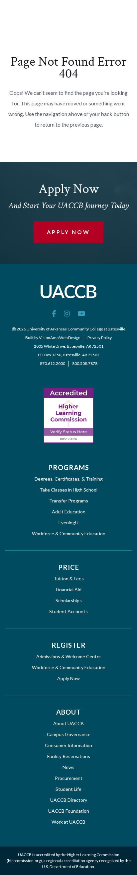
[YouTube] (81, 313)
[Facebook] (54, 313)
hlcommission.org (24, 860)
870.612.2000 (52, 363)
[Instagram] (67, 313)
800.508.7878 (84, 363)
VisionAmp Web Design (59, 337)
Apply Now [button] (68, 232)
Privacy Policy (99, 337)
